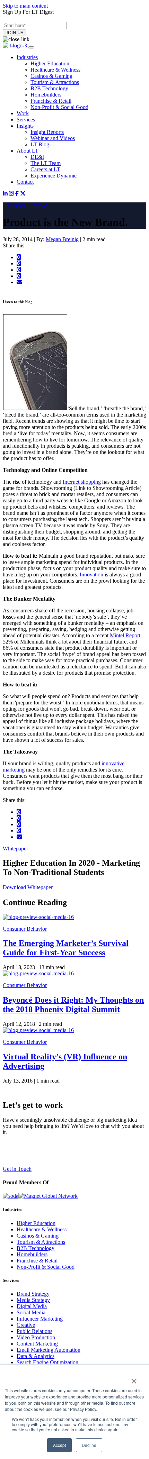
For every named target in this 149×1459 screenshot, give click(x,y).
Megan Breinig (62, 239)
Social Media (31, 1312)
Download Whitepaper (28, 888)
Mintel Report (125, 635)
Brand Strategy (33, 1294)
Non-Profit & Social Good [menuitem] (59, 107)
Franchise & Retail (37, 1261)
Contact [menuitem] (25, 182)
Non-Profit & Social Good (45, 1267)
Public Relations (34, 1331)
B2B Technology (35, 1248)
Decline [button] (89, 1445)
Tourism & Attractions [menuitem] (54, 82)
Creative (26, 1325)
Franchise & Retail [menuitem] (50, 101)
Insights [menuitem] (25, 126)
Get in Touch (17, 1169)
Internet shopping (82, 482)
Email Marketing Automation (48, 1350)
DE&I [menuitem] (37, 157)
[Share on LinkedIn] (19, 270)
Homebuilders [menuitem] (45, 95)
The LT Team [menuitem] (45, 163)
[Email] (19, 282)
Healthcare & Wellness (42, 1229)
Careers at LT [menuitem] (45, 169)
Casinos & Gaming (38, 1236)
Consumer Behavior (25, 205)
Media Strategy (33, 1300)
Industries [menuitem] (27, 57)
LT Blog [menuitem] (39, 144)
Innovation (91, 574)
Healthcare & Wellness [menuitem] (55, 70)
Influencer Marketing (40, 1319)
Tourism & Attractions (41, 1242)
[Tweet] (19, 263)
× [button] (134, 1378)
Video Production (36, 1337)
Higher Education (36, 1223)
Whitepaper (15, 848)
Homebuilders (32, 1254)
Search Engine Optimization (47, 1362)
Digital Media (32, 1306)
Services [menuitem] (26, 119)
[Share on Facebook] (19, 257)
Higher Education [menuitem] (49, 63)
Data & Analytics (35, 1356)
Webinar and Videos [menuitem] (52, 138)
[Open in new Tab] (6, 194)
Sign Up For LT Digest (28, 12)
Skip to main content (25, 6)
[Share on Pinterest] (19, 276)
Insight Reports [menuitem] (47, 132)
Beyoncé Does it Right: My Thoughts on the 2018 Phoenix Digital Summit (73, 1004)
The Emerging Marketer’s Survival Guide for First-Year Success (66, 948)
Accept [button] (59, 1445)
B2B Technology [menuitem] (49, 88)
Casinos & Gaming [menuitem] (51, 76)
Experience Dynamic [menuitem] (53, 176)
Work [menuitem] (23, 113)
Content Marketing (37, 1344)
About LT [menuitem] (27, 151)
